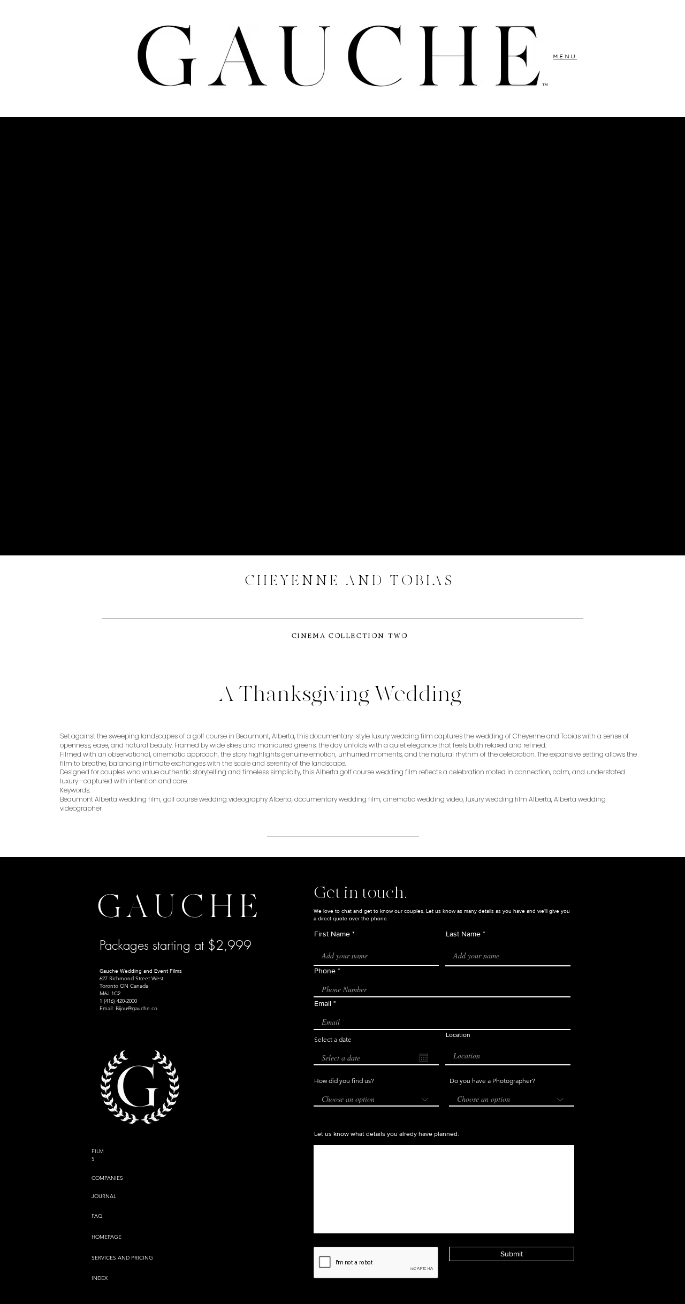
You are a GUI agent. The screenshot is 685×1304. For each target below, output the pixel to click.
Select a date (333, 1039)
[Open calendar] (424, 1058)
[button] (565, 56)
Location (458, 1035)
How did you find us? (344, 1081)
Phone (325, 970)
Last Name (463, 933)
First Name (332, 933)
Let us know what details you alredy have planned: (386, 1134)
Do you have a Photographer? (492, 1081)
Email (322, 1003)
